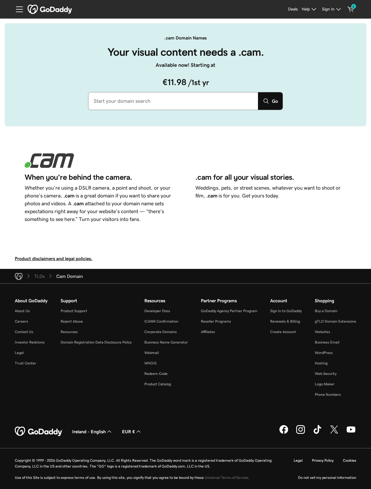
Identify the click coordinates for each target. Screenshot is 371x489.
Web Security (326, 373)
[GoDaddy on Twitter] (334, 433)
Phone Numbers (328, 394)
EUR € (128, 431)
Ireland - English (89, 431)
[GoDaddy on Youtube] (351, 433)
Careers (21, 321)
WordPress (324, 353)
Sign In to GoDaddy (286, 311)
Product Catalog (157, 384)
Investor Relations (30, 342)
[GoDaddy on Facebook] (284, 433)
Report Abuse (72, 321)
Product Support (74, 311)
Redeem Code (156, 373)
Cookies (349, 460)
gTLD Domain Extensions (335, 321)
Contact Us (24, 332)
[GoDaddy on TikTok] (317, 433)
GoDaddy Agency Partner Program (229, 311)
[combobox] (173, 101)
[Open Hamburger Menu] (17, 9)
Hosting (321, 363)
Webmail (151, 353)
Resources (69, 332)
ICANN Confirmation (161, 321)
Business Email (327, 342)
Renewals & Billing (285, 321)
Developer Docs (157, 311)
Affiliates (208, 332)
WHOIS (150, 363)
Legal (19, 353)
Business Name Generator (166, 342)
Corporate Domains (160, 332)
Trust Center (25, 363)
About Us (22, 311)
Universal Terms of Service (226, 477)
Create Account (283, 332)
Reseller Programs (216, 321)
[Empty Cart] (351, 9)
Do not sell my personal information (327, 477)
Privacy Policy (323, 460)
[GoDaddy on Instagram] (300, 433)
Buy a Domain (326, 311)
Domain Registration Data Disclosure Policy (96, 342)
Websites (322, 332)
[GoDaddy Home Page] (39, 431)
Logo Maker (324, 384)
